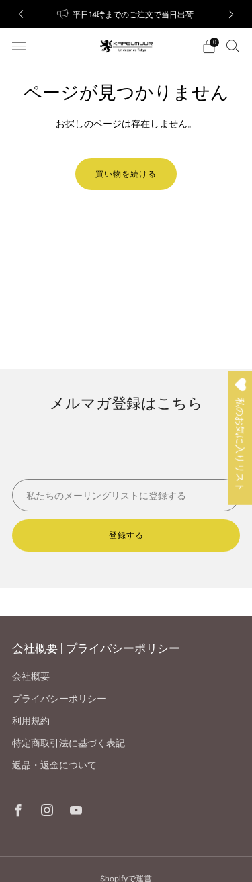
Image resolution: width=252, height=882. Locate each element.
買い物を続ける (126, 174)
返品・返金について (54, 764)
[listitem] (126, 14)
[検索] (233, 45)
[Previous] (21, 14)
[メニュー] (19, 46)
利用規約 (31, 720)
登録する (126, 535)
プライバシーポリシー (59, 698)
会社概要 (31, 676)
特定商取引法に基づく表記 (68, 742)
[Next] (231, 14)
